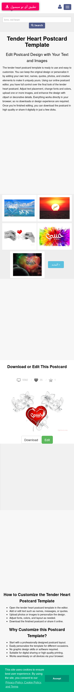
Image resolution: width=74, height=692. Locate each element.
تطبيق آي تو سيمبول (22, 6)
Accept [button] (57, 678)
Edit (47, 440)
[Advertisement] (37, 154)
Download (31, 440)
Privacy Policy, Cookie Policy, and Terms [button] (24, 684)
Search (38, 25)
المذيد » (56, 264)
